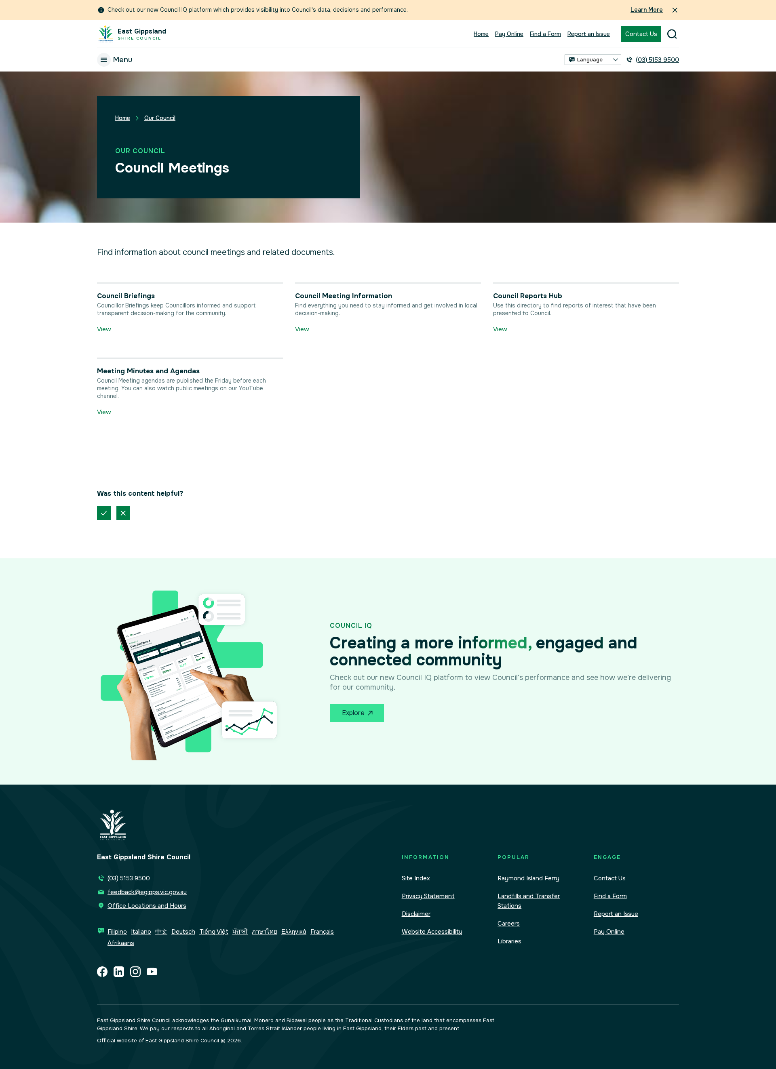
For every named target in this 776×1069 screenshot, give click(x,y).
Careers (509, 924)
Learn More (646, 9)
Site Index (416, 878)
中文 (161, 932)
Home (481, 34)
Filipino (117, 932)
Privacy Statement (428, 896)
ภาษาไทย (264, 932)
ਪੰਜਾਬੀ (240, 932)
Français (322, 932)
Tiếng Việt (213, 932)
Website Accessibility (432, 932)
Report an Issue (588, 34)
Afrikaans (121, 943)
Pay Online (509, 34)
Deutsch (183, 932)
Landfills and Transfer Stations (529, 901)
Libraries (509, 941)
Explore (353, 713)
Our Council (159, 118)
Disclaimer (416, 914)
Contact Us (641, 34)
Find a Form (545, 34)
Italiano (141, 932)
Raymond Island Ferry (528, 878)
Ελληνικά (293, 932)
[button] (593, 60)
